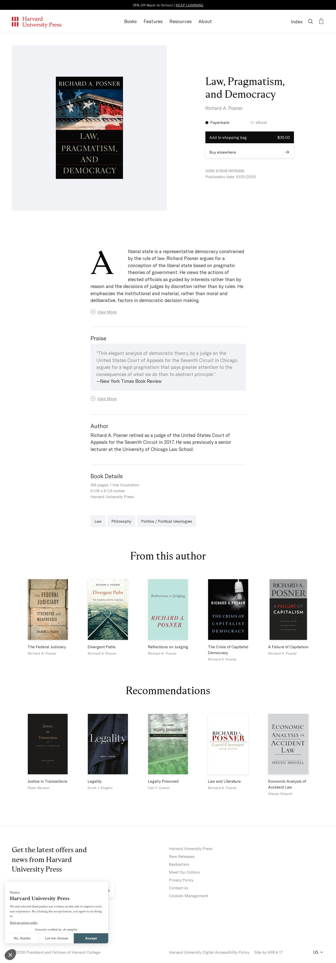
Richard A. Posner (224, 108)
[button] (168, 312)
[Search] (310, 21)
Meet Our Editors (184, 872)
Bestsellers (179, 864)
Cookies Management (188, 895)
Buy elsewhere (222, 152)
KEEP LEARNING (189, 5)
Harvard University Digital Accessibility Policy (209, 952)
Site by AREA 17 (268, 952)
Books (130, 21)
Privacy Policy (181, 879)
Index (297, 21)
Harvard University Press (191, 848)
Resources (180, 21)
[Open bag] (321, 21)
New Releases (182, 856)
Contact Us (178, 887)
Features (153, 21)
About (205, 21)
